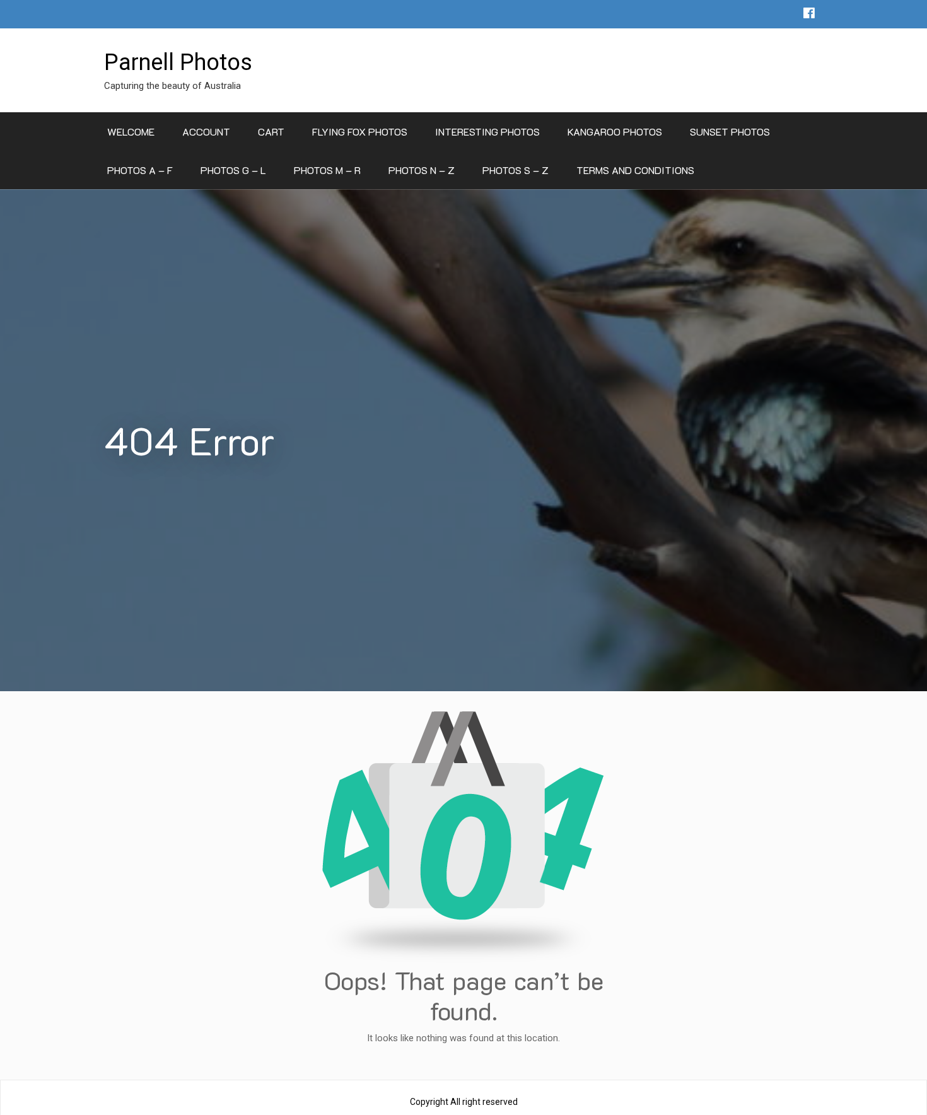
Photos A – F (140, 170)
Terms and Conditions (635, 170)
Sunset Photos (730, 131)
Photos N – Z (421, 170)
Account (206, 131)
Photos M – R (327, 170)
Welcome (130, 131)
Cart (271, 131)
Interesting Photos (487, 131)
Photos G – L (233, 170)
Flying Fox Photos (359, 131)
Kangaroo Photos (615, 131)
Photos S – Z (515, 170)
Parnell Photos (178, 62)
